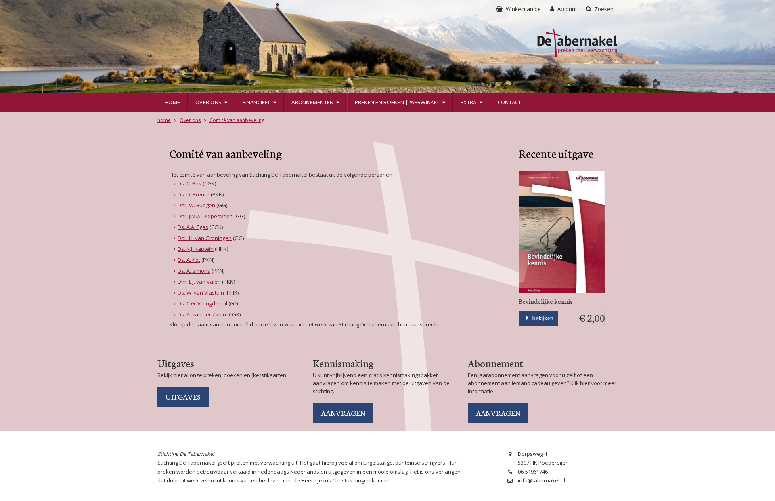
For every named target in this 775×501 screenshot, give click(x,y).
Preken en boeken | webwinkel (397, 102)
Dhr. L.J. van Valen (199, 281)
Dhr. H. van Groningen (205, 238)
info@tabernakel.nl (541, 480)
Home (172, 102)
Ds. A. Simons (194, 270)
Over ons (208, 102)
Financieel (256, 102)
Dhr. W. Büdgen (196, 205)
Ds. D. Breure (193, 194)
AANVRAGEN (343, 412)
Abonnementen (312, 102)
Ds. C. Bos (189, 183)
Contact (510, 102)
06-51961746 (533, 471)
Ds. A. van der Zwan (202, 314)
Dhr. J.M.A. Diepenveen (205, 216)
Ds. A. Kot (189, 259)
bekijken (543, 318)
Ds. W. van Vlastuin (201, 292)
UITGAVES (183, 396)
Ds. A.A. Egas (193, 227)
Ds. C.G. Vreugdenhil (202, 303)
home (164, 120)
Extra (468, 102)
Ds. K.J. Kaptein (196, 249)
